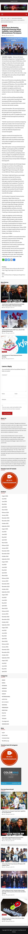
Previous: (13, 268)
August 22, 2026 (9, 307)
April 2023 (4, 605)
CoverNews (20, 930)
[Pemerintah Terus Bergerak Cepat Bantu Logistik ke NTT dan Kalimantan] (14, 800)
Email (16, 393)
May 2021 (4, 668)
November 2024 (5, 553)
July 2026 (4, 498)
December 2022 (5, 616)
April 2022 (4, 638)
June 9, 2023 (9, 35)
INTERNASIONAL (6, 696)
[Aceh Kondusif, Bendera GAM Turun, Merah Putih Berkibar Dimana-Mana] (14, 319)
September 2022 (6, 624)
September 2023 (6, 592)
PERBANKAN (5, 707)
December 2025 (5, 518)
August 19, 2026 (9, 333)
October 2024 (5, 556)
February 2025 (5, 545)
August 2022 (5, 627)
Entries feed (4, 735)
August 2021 (5, 660)
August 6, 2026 (9, 358)
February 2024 (5, 578)
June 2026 (4, 501)
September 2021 (6, 657)
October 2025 (5, 523)
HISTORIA (4, 691)
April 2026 (4, 507)
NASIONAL (4, 25)
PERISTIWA (4, 710)
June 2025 (4, 534)
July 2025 (4, 531)
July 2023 (4, 597)
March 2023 (5, 608)
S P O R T (4, 715)
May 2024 (4, 570)
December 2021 (5, 649)
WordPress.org (5, 740)
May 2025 (4, 537)
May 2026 (4, 504)
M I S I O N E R (5, 702)
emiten (4, 35)
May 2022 (4, 635)
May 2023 (4, 603)
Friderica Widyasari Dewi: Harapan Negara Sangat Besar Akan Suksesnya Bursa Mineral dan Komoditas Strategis (14, 892)
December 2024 (5, 550)
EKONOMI (4, 685)
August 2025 (5, 529)
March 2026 (5, 509)
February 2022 (5, 644)
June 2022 (4, 633)
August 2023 (5, 594)
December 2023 (5, 583)
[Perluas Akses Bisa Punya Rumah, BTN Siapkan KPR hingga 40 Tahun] (14, 853)
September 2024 (6, 559)
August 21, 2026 (9, 867)
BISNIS (3, 680)
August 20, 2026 (9, 895)
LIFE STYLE (4, 699)
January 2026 (5, 515)
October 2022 (5, 622)
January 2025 (5, 548)
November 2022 (5, 619)
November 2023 (5, 586)
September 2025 (6, 526)
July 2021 (4, 663)
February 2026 (5, 512)
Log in (3, 732)
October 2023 (5, 589)
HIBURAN (4, 688)
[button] (2, 14)
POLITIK (4, 713)
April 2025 (4, 539)
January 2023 (5, 614)
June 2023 (4, 600)
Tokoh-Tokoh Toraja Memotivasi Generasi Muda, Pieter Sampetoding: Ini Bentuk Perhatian (13, 304)
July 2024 (4, 564)
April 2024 (4, 572)
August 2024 (5, 561)
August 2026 (5, 496)
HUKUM (4, 693)
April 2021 (4, 671)
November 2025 (5, 520)
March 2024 (5, 575)
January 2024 (5, 581)
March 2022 (5, 641)
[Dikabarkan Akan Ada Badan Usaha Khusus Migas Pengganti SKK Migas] (14, 907)
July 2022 (4, 630)
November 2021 (5, 652)
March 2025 (5, 542)
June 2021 (4, 666)
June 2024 (4, 567)
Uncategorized (5, 721)
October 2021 (5, 655)
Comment (4, 374)
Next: (13, 274)
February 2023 (5, 611)
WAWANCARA (5, 724)
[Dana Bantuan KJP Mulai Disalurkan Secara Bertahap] (14, 345)
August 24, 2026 (9, 814)
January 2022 (5, 646)
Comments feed (5, 738)
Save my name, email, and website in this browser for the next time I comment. (12, 408)
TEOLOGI (4, 718)
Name (3, 393)
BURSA (3, 682)
